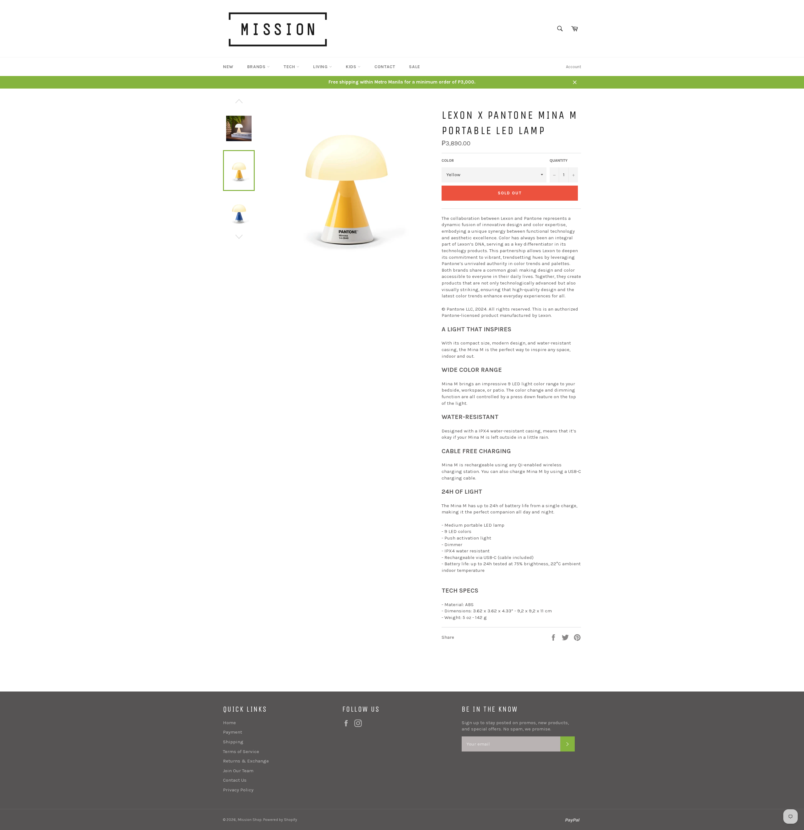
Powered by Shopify (280, 819)
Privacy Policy (238, 790)
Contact (384, 66)
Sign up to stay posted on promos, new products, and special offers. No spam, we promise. (515, 726)
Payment (232, 732)
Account (573, 66)
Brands (257, 66)
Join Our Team (238, 770)
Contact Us (235, 780)
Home (229, 722)
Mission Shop (250, 819)
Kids (352, 66)
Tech (290, 66)
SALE (414, 66)
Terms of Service (241, 751)
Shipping (233, 742)
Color (448, 160)
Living (321, 66)
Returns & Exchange (246, 761)
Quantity (559, 160)
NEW (228, 66)
